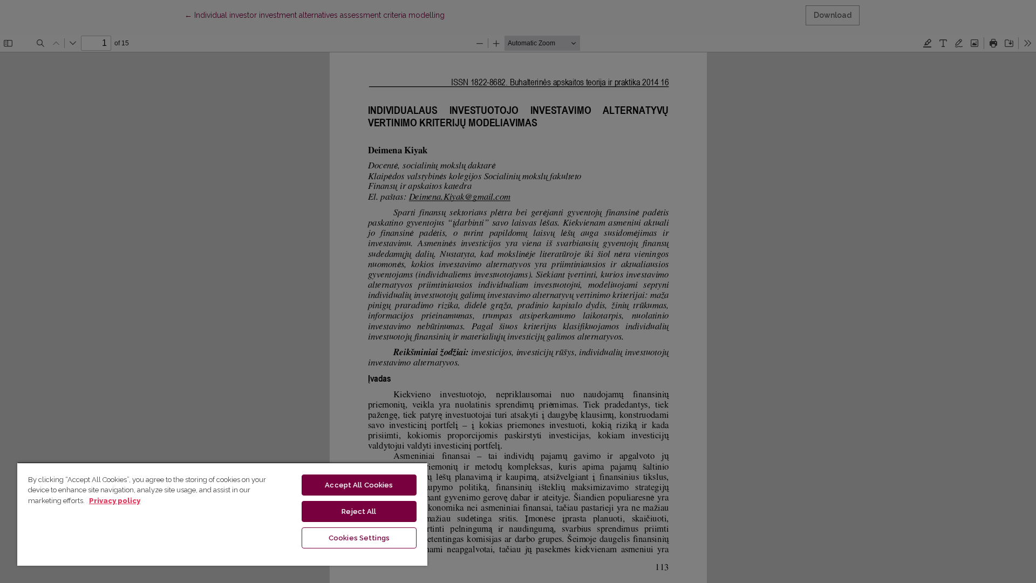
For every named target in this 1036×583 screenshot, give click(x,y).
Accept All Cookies (359, 485)
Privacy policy (114, 501)
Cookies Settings (359, 538)
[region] (222, 514)
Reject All (359, 511)
